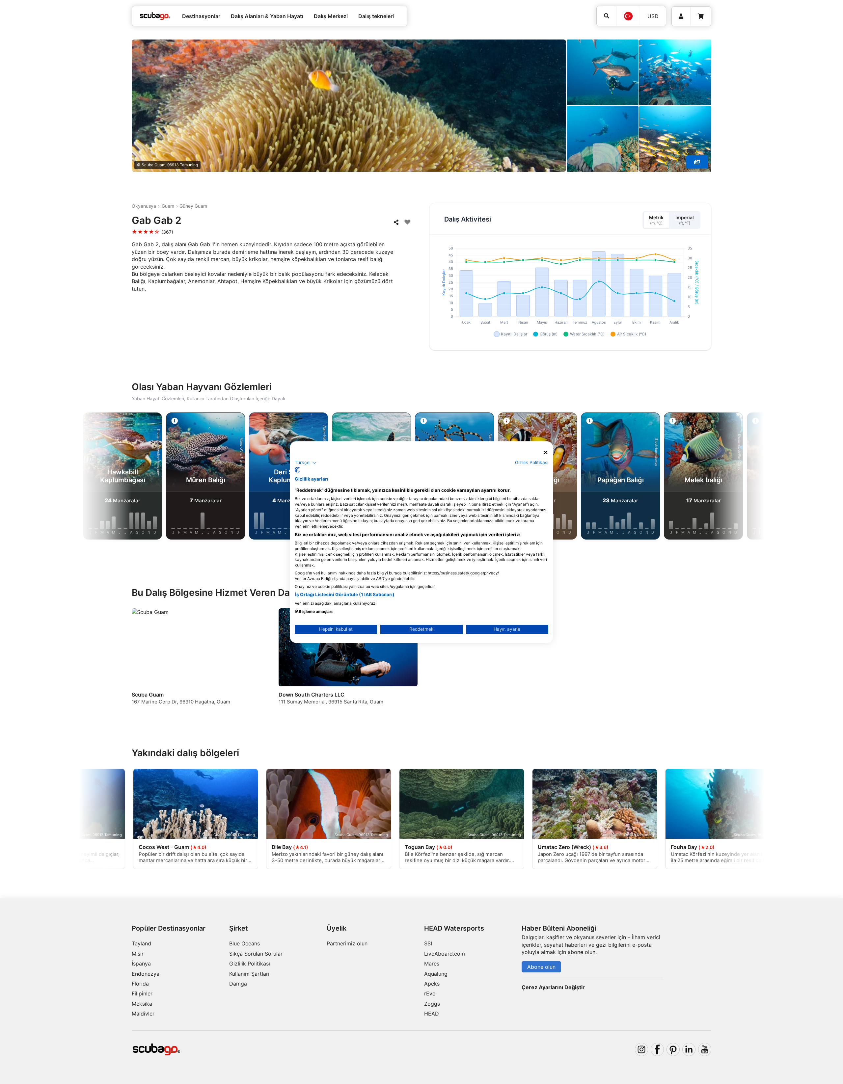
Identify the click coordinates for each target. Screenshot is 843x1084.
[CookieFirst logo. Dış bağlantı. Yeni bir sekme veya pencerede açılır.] (297, 470)
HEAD (431, 1013)
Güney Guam (193, 206)
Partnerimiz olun (347, 943)
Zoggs (432, 1003)
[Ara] (606, 16)
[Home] (155, 16)
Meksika (142, 1003)
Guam (168, 206)
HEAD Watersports (454, 928)
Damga (238, 983)
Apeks (432, 983)
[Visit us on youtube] (704, 1049)
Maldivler (143, 1013)
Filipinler (142, 993)
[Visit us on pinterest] (673, 1049)
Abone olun (541, 967)
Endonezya (145, 973)
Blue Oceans (244, 943)
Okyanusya (144, 206)
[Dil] (628, 16)
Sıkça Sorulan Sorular (256, 953)
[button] (306, 463)
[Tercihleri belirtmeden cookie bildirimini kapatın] (545, 452)
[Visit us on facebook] (657, 1049)
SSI (428, 943)
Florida (140, 983)
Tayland (141, 943)
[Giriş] (681, 16)
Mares (431, 963)
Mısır (138, 953)
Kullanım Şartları (249, 973)
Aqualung (436, 973)
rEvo (430, 993)
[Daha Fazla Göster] (697, 162)
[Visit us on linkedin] (688, 1049)
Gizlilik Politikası (249, 963)
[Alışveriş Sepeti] (701, 16)
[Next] (731, 477)
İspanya (141, 963)
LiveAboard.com (444, 953)
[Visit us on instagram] (641, 1049)
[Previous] (112, 477)
